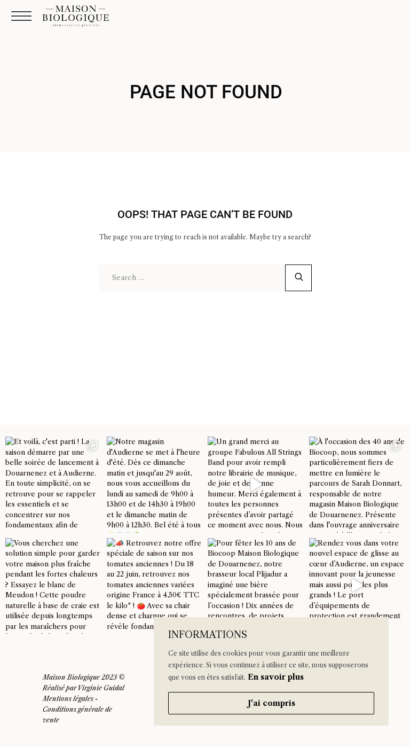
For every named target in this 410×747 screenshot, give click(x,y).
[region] (271, 671)
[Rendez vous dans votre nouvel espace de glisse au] (357, 586)
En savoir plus (276, 677)
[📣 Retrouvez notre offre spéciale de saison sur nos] (155, 586)
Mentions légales (68, 699)
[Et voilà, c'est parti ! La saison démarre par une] (53, 485)
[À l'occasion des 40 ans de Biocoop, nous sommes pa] (357, 485)
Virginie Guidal (100, 688)
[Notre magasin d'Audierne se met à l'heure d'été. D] (155, 485)
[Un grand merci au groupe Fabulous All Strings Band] (256, 485)
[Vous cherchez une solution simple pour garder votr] (53, 586)
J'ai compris (271, 703)
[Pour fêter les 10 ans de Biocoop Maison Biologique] (256, 586)
